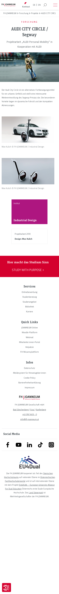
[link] (29, 292)
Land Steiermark (36, 492)
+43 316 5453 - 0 (29, 414)
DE (34, 5)
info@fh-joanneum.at (29, 419)
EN (39, 5)
